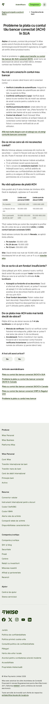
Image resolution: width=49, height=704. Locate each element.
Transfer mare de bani (11, 469)
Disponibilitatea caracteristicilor (16, 525)
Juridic (5, 630)
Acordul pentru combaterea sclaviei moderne (21, 658)
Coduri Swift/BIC (9, 507)
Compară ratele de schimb (13, 521)
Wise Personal (8, 435)
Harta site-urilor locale (12, 653)
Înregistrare (34, 5)
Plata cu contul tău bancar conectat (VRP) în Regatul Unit (25, 392)
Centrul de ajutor (9, 592)
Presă (4, 554)
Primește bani (8, 478)
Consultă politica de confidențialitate (18, 644)
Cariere (5, 559)
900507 (17, 686)
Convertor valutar (9, 497)
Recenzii (5, 577)
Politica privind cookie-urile (14, 639)
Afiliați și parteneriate (11, 572)
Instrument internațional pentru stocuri (18, 502)
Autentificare (21, 5)
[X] (10, 620)
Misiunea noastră (9, 568)
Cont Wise (6, 459)
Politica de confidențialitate (14, 635)
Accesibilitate (8, 662)
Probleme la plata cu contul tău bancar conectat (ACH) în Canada (23, 380)
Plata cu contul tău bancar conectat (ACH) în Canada (25, 386)
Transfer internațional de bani (14, 464)
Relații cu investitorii (10, 563)
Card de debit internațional (13, 473)
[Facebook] (4, 620)
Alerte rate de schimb (11, 516)
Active (4, 482)
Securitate (6, 549)
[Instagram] (17, 620)
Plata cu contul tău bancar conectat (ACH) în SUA (23, 374)
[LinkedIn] (30, 620)
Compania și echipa (10, 540)
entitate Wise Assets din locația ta (15, 695)
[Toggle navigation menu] (44, 4)
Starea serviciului (9, 597)
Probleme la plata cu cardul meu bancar (19, 398)
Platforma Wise (8, 445)
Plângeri (5, 648)
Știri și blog (7, 545)
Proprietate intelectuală (12, 667)
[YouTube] (23, 620)
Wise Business (8, 440)
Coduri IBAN (7, 511)
